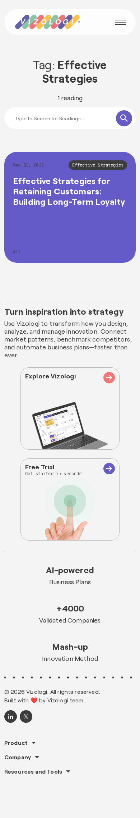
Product (16, 743)
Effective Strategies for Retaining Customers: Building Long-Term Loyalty (69, 191)
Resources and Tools (33, 771)
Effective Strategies (97, 165)
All (16, 251)
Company (17, 757)
